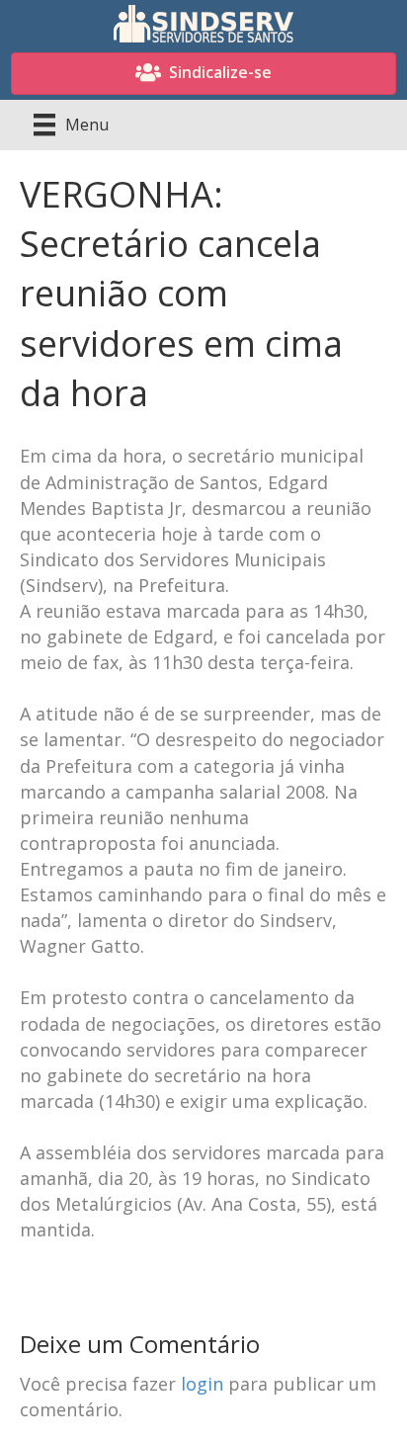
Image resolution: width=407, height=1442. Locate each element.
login (202, 1384)
